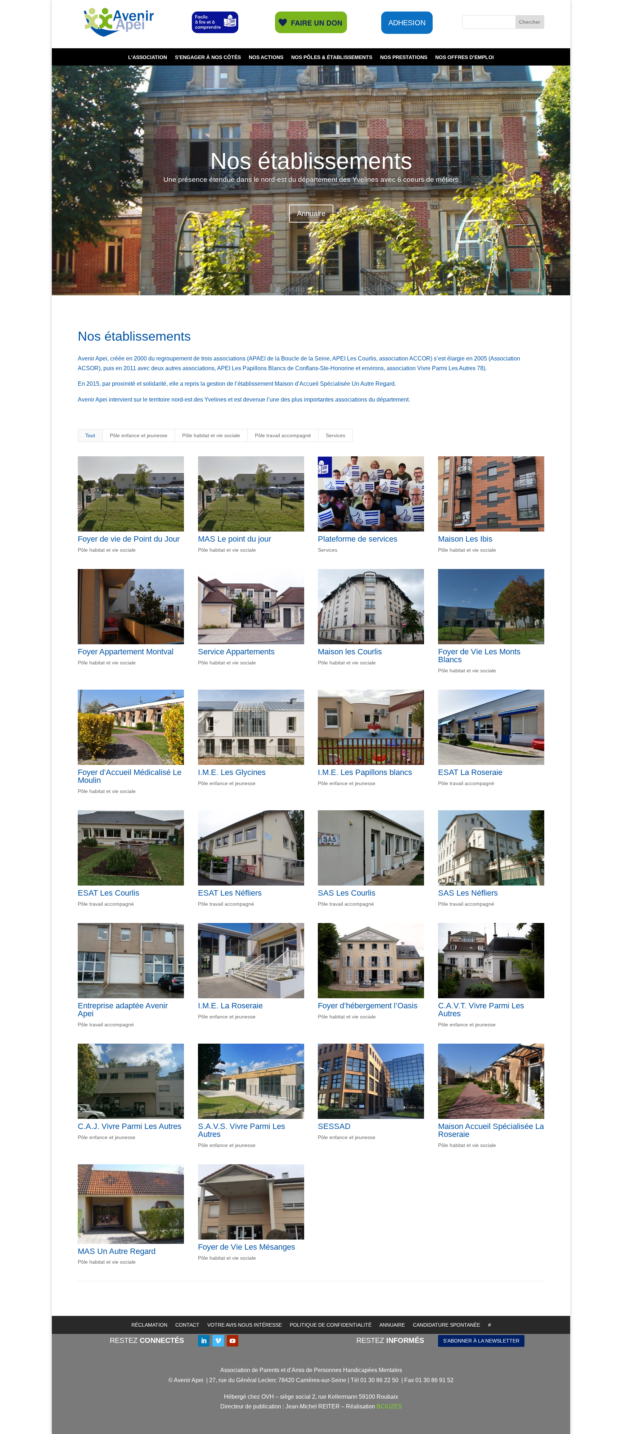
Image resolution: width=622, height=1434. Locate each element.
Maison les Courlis (350, 651)
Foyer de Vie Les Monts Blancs (479, 655)
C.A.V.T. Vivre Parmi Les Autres (481, 1009)
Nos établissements (311, 161)
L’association (147, 57)
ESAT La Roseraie (470, 772)
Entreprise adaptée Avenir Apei (123, 1009)
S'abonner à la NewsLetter (481, 1341)
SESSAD (334, 1126)
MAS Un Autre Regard (117, 1251)
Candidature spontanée (446, 1325)
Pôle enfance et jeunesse (138, 435)
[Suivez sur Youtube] (232, 1340)
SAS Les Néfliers (468, 892)
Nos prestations (403, 57)
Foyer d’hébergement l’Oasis (368, 1005)
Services (335, 435)
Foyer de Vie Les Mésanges (246, 1246)
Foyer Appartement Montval (125, 651)
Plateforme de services (357, 538)
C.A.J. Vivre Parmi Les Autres (129, 1126)
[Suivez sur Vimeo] (218, 1340)
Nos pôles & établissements (331, 57)
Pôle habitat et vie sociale (211, 435)
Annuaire (311, 214)
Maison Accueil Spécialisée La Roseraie (491, 1130)
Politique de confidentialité (330, 1325)
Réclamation (149, 1325)
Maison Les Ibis (465, 538)
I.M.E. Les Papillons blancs (365, 772)
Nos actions (266, 57)
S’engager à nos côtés (208, 57)
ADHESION (406, 23)
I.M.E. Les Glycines (232, 772)
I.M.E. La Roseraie (230, 1005)
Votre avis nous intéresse (244, 1325)
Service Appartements (236, 651)
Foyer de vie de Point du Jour (129, 538)
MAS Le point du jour (234, 538)
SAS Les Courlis (346, 892)
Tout (90, 435)
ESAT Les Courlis (108, 892)
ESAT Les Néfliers (230, 892)
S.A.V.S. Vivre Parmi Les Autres (241, 1130)
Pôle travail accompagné (283, 435)
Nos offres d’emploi (464, 57)
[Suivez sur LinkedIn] (203, 1340)
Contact (187, 1325)
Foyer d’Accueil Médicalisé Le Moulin (129, 776)
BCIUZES (389, 1406)
